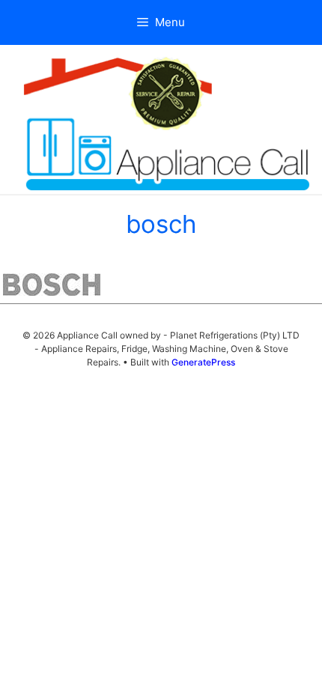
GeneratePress (203, 362)
